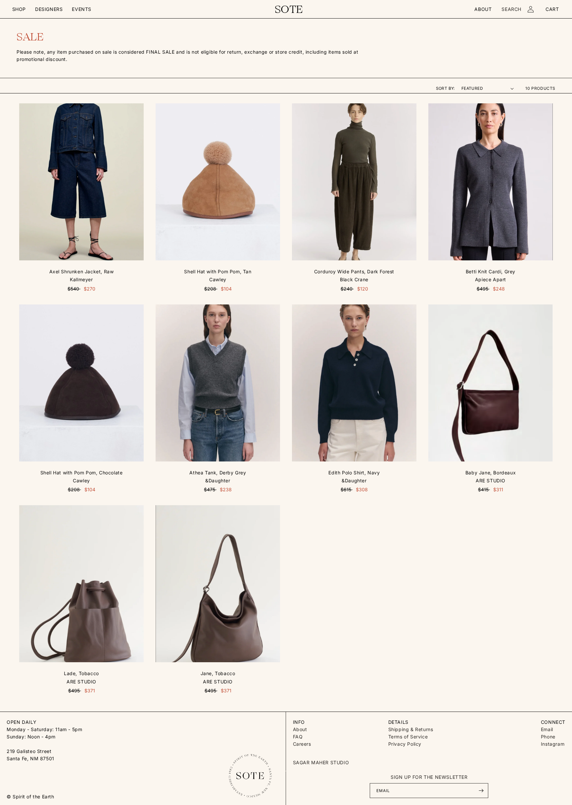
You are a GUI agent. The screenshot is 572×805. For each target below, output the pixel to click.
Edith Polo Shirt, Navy (354, 472)
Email (547, 729)
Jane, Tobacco (218, 673)
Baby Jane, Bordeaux (490, 472)
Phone (548, 736)
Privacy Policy (404, 744)
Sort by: (445, 88)
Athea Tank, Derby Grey (217, 472)
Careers (302, 744)
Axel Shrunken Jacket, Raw (81, 271)
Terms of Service (408, 736)
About (300, 729)
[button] (19, 9)
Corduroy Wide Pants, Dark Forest (354, 271)
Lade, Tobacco (81, 673)
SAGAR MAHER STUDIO (321, 762)
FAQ (298, 736)
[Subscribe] (481, 790)
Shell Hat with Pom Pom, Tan (217, 271)
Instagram (552, 744)
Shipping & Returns (410, 729)
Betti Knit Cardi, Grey (490, 271)
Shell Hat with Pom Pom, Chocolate (81, 472)
